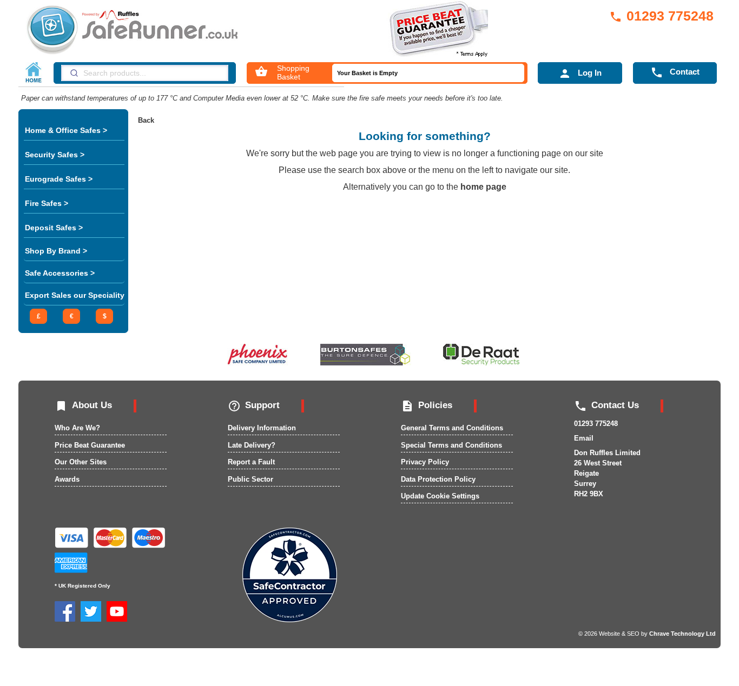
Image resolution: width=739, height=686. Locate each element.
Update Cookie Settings (440, 496)
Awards (67, 479)
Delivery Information (262, 428)
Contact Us (606, 405)
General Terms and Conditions (452, 428)
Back (146, 120)
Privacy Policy (425, 462)
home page (483, 186)
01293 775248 (661, 15)
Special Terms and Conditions (451, 445)
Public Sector (250, 479)
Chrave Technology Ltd (682, 633)
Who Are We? (77, 428)
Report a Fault (251, 462)
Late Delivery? (251, 445)
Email (583, 438)
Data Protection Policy (438, 479)
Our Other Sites (81, 462)
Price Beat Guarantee (90, 445)
